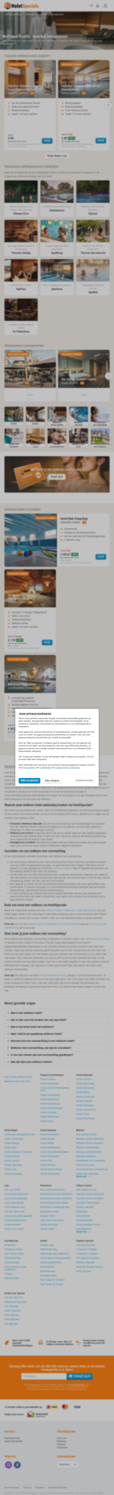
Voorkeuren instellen (84, 780)
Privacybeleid (28, 767)
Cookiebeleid (45, 767)
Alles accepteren (29, 780)
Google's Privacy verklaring (67, 767)
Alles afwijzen (52, 780)
